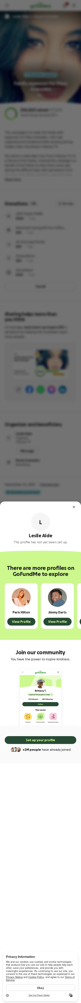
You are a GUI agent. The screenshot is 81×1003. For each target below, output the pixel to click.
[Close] (74, 507)
